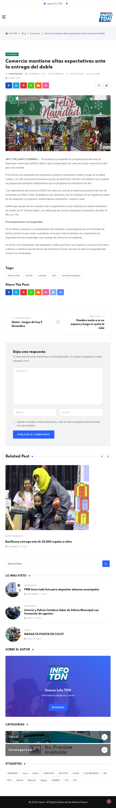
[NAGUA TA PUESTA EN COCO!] (13, 634)
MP (105, 773)
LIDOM (75, 773)
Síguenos (58, 707)
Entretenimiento (14, 536)
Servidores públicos (71, 275)
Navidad (42, 275)
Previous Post (23, 318)
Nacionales (30, 585)
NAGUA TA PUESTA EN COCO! (44, 634)
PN (74, 780)
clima (25, 773)
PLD (67, 780)
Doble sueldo (14, 275)
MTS (9, 780)
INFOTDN (29, 275)
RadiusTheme (79, 802)
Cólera (35, 773)
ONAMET (56, 780)
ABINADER (12, 773)
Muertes (32, 780)
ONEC (54, 275)
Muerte (19, 780)
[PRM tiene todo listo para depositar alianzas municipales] (13, 589)
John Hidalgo (15, 74)
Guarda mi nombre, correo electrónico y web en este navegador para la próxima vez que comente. (58, 424)
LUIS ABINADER (91, 773)
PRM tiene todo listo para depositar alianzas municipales (61, 589)
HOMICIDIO (48, 773)
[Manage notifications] (108, 801)
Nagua (27, 630)
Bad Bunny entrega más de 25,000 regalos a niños (38, 541)
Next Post (95, 316)
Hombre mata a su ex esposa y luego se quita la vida (87, 324)
